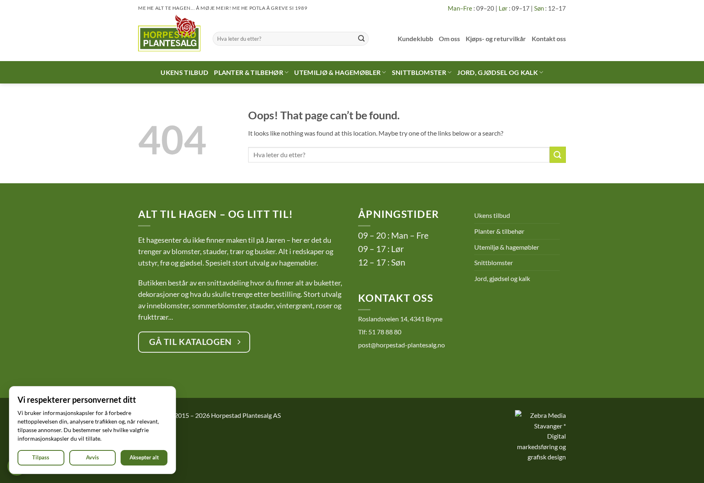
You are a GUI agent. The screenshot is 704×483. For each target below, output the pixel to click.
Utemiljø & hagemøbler (337, 72)
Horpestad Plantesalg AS (246, 415)
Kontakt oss (549, 38)
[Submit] (361, 39)
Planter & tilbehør (248, 72)
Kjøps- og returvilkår (496, 38)
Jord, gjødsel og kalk (497, 72)
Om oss (449, 38)
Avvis (92, 457)
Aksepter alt (144, 457)
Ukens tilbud (184, 72)
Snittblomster (419, 72)
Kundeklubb (415, 38)
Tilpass (40, 457)
